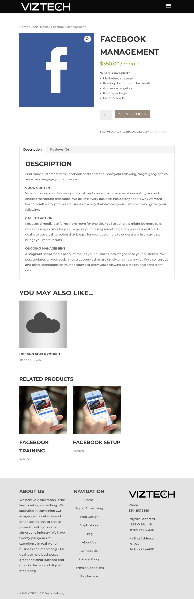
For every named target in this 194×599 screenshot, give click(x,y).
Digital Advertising (89, 508)
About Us (89, 542)
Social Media (40, 27)
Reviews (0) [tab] (59, 149)
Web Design (89, 517)
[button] (87, 39)
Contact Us (89, 551)
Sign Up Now (132, 114)
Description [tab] (32, 149)
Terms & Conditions (89, 568)
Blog (89, 534)
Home (23, 27)
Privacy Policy (89, 559)
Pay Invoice (89, 576)
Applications (89, 525)
